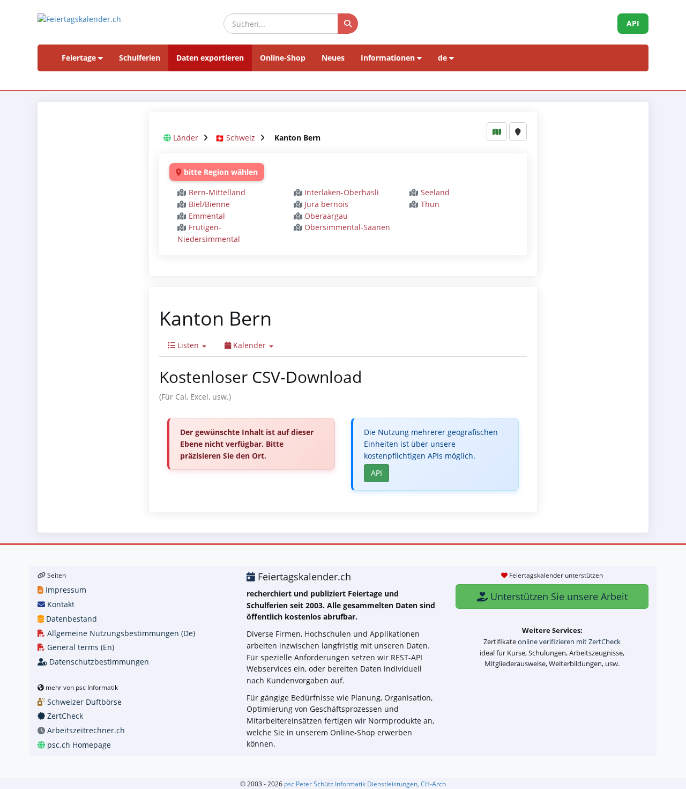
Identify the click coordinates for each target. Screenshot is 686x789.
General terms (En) (79, 647)
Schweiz (240, 137)
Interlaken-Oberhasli (341, 192)
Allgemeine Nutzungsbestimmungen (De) (120, 633)
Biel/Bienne (209, 204)
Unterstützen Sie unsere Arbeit (558, 596)
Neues (333, 58)
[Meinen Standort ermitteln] (518, 131)
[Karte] (497, 131)
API (633, 23)
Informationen (389, 58)
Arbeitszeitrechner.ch (85, 730)
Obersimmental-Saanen (347, 227)
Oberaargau (326, 216)
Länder (185, 137)
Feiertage (80, 58)
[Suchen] (348, 23)
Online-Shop (282, 58)
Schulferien (139, 58)
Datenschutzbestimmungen (98, 662)
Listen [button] (188, 345)
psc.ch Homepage (78, 745)
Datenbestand (70, 619)
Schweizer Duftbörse (83, 702)
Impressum (64, 590)
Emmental (207, 216)
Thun (430, 204)
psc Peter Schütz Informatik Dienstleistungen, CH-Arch (365, 783)
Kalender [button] (249, 345)
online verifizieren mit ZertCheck (569, 641)
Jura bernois (326, 204)
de (443, 58)
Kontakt (59, 604)
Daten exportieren (210, 58)
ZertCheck (64, 716)
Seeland (435, 192)
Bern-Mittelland (217, 192)
